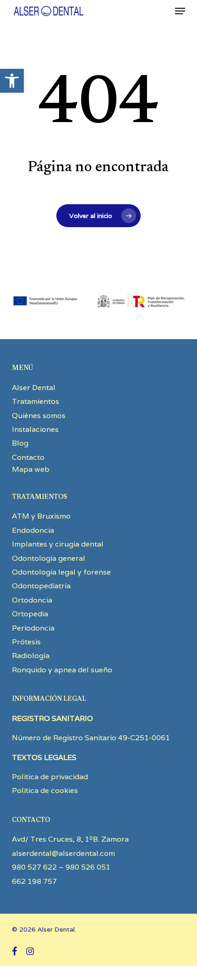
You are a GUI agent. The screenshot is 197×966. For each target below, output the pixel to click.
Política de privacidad (50, 777)
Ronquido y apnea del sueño (62, 670)
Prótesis (26, 642)
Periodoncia (33, 628)
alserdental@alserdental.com (63, 853)
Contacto (28, 457)
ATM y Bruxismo (41, 516)
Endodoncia (33, 530)
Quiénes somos (39, 415)
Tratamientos (35, 401)
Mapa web (30, 469)
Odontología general (48, 558)
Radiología (30, 655)
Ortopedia (30, 614)
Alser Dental (33, 387)
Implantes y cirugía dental (58, 544)
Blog (20, 443)
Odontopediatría (41, 586)
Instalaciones (35, 429)
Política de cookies (45, 790)
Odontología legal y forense (61, 572)
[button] (12, 81)
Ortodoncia (32, 600)
